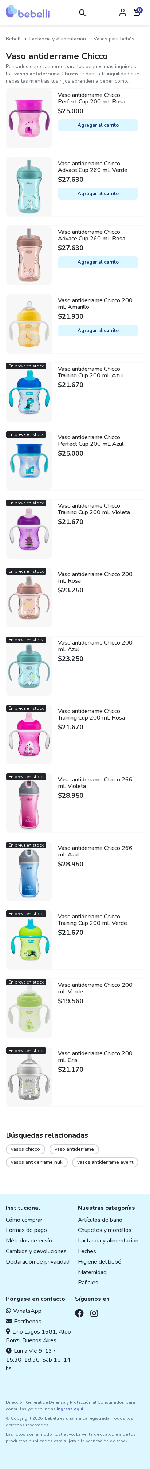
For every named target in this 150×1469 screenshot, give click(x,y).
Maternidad (92, 1272)
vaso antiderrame (74, 1149)
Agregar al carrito (98, 125)
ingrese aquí (70, 1409)
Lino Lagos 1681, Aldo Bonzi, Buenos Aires (38, 1336)
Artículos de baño (100, 1220)
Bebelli (14, 38)
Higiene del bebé (99, 1262)
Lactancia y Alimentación (57, 38)
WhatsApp (27, 1311)
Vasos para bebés (114, 38)
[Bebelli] (28, 11)
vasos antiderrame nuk (37, 1162)
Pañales (88, 1283)
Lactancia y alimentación (108, 1241)
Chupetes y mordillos (104, 1230)
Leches (87, 1251)
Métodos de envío (29, 1241)
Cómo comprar (24, 1220)
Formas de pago (26, 1230)
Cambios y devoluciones (36, 1251)
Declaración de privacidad (38, 1262)
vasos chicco (25, 1149)
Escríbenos (28, 1322)
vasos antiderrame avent (105, 1162)
